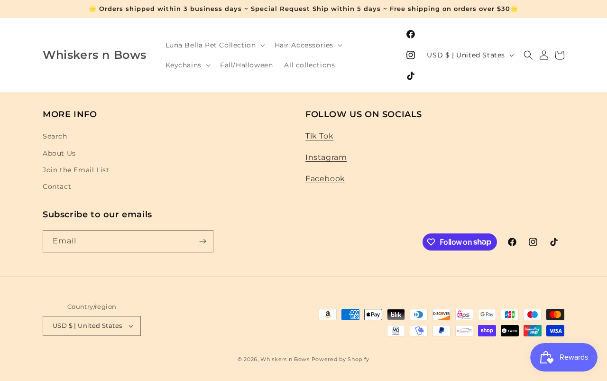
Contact (57, 186)
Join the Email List (76, 170)
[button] (214, 45)
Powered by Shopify (341, 359)
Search (55, 136)
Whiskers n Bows (285, 359)
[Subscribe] (202, 241)
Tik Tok (319, 135)
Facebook (325, 178)
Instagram (326, 157)
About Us (59, 153)
